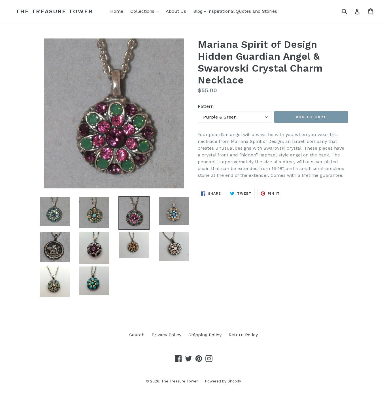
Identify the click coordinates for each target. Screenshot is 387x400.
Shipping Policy (205, 334)
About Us (176, 11)
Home (116, 11)
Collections (145, 11)
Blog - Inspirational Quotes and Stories (235, 11)
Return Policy (243, 334)
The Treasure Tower (54, 11)
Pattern (206, 106)
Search (136, 334)
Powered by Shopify (223, 381)
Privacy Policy (166, 334)
